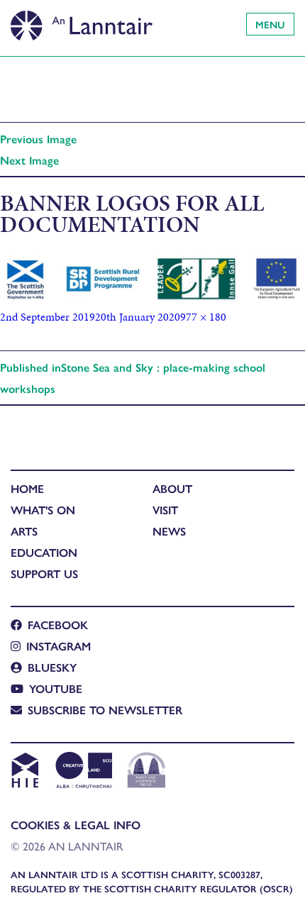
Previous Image (38, 139)
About (172, 488)
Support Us (44, 573)
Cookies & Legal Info (75, 824)
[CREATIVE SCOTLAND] (82, 771)
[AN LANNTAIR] (81, 21)
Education (44, 552)
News (169, 531)
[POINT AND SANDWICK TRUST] (146, 771)
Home (27, 488)
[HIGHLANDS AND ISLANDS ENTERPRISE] (24, 771)
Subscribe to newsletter (105, 710)
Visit (165, 509)
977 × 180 (203, 317)
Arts (24, 531)
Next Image (29, 160)
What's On (43, 509)
